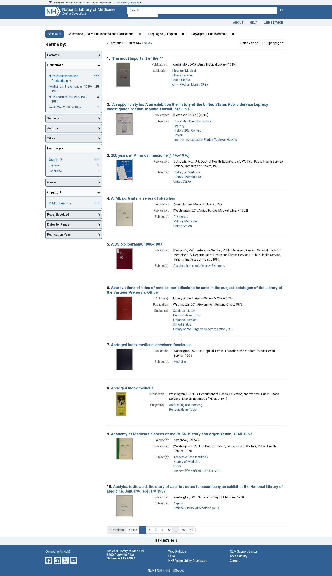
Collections (55, 65)
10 (273, 43)
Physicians (180, 216)
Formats (53, 55)
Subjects (53, 118)
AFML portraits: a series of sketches (143, 198)
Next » (148, 43)
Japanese (55, 171)
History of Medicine (186, 172)
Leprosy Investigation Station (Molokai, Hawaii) (205, 140)
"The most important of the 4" (137, 58)
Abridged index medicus (132, 388)
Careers (235, 561)
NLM (151, 570)
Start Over (54, 34)
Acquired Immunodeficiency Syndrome (199, 266)
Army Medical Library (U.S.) (190, 84)
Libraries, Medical (184, 71)
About (238, 22)
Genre (51, 182)
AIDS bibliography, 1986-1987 (136, 244)
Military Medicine (185, 221)
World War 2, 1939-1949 (65, 107)
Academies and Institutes (190, 457)
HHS (167, 570)
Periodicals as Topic (187, 315)
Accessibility (238, 556)
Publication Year (58, 234)
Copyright (54, 192)
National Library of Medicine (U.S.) (196, 508)
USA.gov (178, 570)
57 (191, 530)
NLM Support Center (243, 551)
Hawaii (178, 135)
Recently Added (58, 214)
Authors (52, 128)
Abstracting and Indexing (185, 405)
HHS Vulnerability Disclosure (187, 561)
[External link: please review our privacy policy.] (48, 560)
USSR (177, 466)
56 (183, 530)
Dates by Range (58, 224)
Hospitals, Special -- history (192, 121)
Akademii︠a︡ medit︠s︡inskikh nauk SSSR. (197, 471)
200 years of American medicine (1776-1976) (150, 155)
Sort (248, 43)
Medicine (179, 361)
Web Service (273, 22)
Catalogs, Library (184, 311)
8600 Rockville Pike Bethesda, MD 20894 (121, 556)
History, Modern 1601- (188, 177)
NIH (159, 570)
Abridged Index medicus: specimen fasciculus (151, 345)
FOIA (171, 556)
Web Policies (177, 551)
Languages (55, 148)
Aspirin (178, 503)
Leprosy (179, 126)
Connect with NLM (57, 551)
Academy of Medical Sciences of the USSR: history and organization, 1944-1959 (181, 434)
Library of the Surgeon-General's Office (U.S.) (203, 329)
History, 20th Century (187, 130)
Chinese (54, 165)
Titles (51, 138)
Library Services (183, 75)
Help (253, 22)
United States (181, 80)
